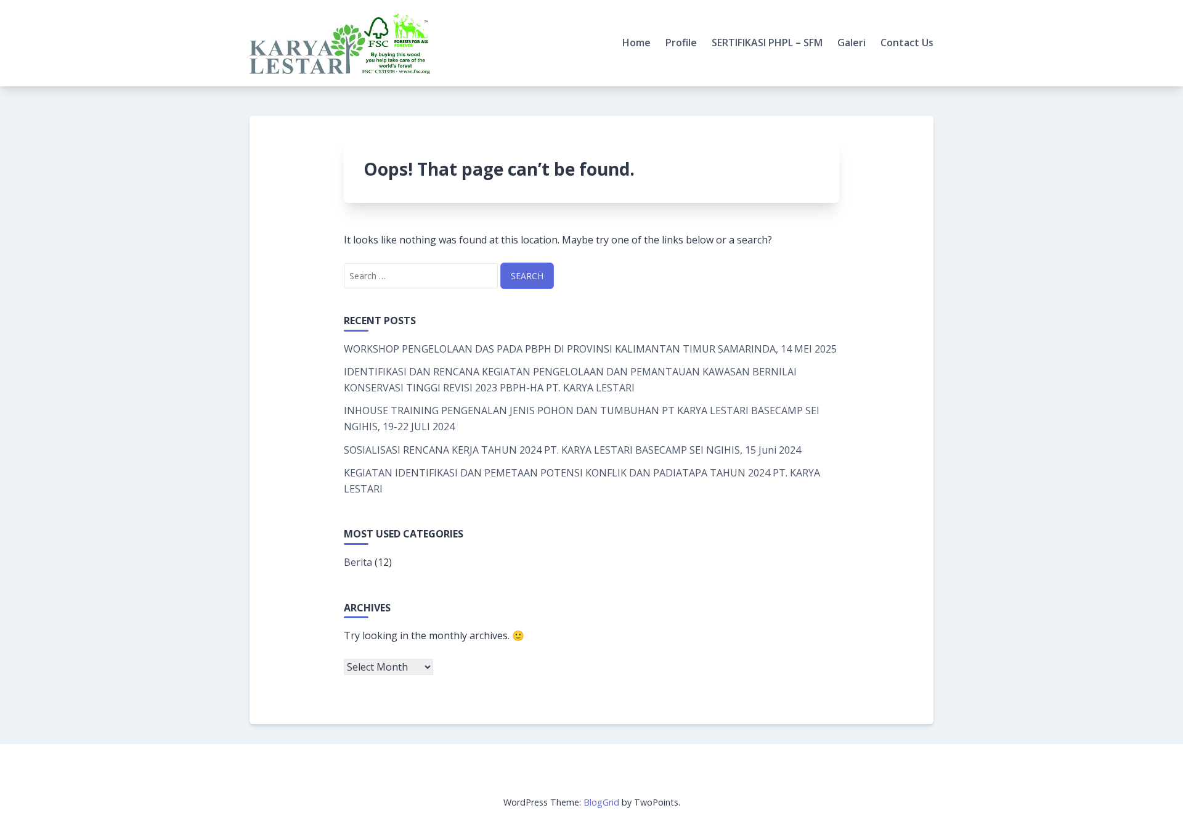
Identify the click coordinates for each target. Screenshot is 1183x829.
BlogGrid (601, 802)
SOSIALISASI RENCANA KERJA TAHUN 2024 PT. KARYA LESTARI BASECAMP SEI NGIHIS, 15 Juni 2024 (572, 450)
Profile (681, 42)
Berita (358, 562)
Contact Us (906, 42)
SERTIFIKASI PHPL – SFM (767, 42)
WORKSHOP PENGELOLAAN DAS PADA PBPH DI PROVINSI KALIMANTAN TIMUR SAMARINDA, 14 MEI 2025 (590, 349)
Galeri (851, 42)
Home (636, 42)
